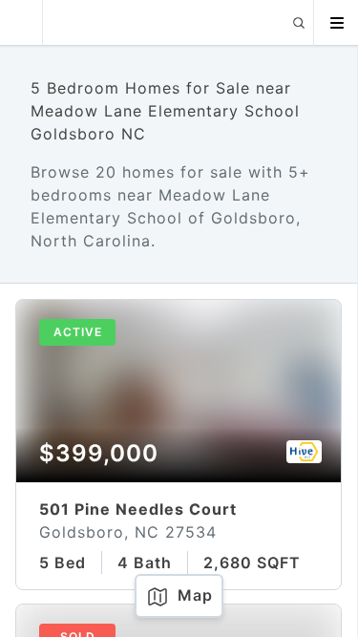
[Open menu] (336, 23)
